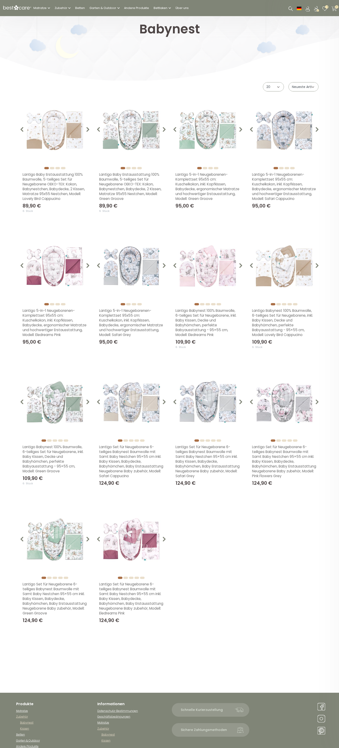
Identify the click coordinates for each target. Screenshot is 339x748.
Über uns (182, 8)
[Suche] (290, 9)
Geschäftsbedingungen (113, 717)
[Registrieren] (316, 8)
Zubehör (61, 8)
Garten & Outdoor (102, 8)
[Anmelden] (308, 8)
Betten (80, 8)
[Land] (299, 8)
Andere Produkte (136, 8)
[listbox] (55, 130)
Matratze (40, 8)
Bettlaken (160, 8)
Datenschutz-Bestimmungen (117, 711)
